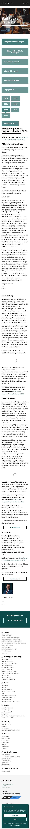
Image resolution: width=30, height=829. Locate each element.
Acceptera (15, 815)
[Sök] (23, 3)
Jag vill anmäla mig (15, 620)
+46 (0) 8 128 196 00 (7, 785)
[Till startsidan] (7, 3)
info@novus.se (6, 787)
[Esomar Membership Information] (11, 798)
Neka (15, 819)
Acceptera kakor (15, 527)
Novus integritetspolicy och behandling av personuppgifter (15, 824)
